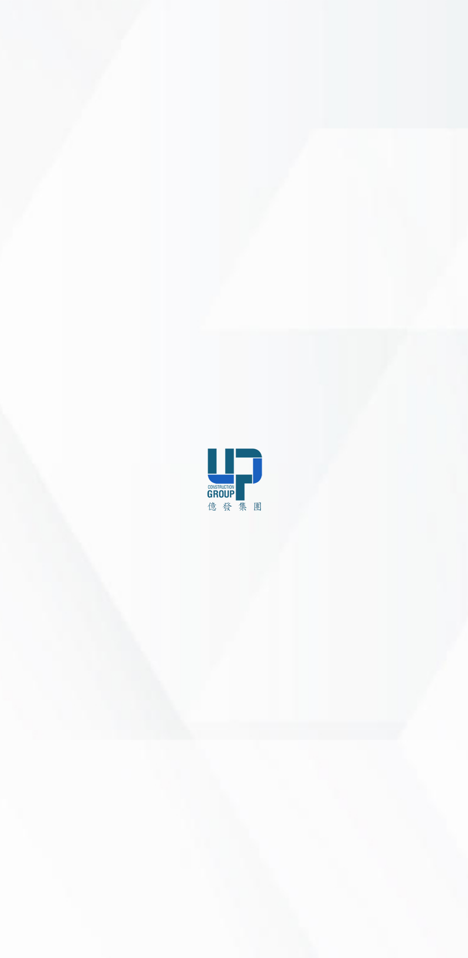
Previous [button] (86, 479)
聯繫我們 (19, 540)
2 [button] (256, 945)
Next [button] (451, 479)
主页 (14, 448)
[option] (269, 479)
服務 (14, 478)
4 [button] (273, 945)
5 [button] (282, 945)
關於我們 (19, 463)
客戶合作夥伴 (24, 525)
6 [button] (291, 945)
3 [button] (265, 945)
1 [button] (248, 945)
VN (28, 948)
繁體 (41, 948)
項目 (14, 494)
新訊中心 (19, 509)
